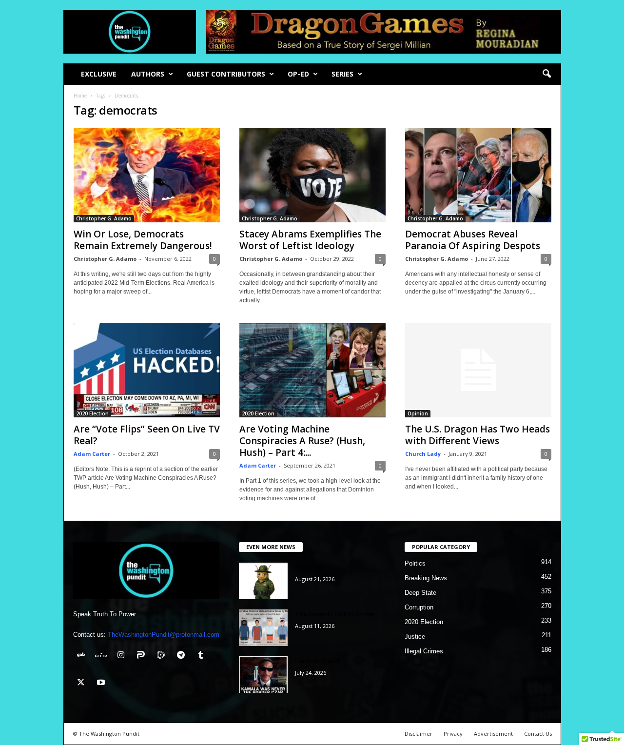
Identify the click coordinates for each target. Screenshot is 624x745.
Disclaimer (418, 733)
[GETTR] (103, 656)
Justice (415, 636)
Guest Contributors (226, 73)
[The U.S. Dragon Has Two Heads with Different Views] (478, 370)
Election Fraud (317, 660)
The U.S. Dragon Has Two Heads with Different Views (477, 435)
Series (342, 73)
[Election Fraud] (263, 674)
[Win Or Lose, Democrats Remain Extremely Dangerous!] (147, 175)
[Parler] (143, 656)
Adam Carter (92, 453)
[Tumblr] (202, 656)
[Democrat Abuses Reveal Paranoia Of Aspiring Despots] (478, 175)
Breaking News (426, 578)
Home (80, 95)
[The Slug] (263, 581)
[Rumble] (163, 656)
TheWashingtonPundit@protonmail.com (163, 634)
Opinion (418, 413)
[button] (546, 74)
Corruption (419, 607)
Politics (415, 563)
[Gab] (83, 656)
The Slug (309, 567)
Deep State (420, 592)
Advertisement (493, 733)
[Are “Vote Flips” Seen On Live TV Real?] (147, 370)
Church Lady (423, 453)
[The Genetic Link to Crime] (263, 627)
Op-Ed (298, 73)
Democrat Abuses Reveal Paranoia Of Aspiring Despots (472, 240)
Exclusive (99, 73)
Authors (147, 73)
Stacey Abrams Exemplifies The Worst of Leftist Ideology (310, 240)
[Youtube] (102, 683)
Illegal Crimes (424, 651)
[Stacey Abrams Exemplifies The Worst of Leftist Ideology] (312, 175)
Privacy (453, 733)
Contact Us (538, 733)
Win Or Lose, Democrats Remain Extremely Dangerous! (143, 240)
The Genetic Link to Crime (335, 613)
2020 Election (92, 413)
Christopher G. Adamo (104, 218)
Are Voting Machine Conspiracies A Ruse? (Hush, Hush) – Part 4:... (302, 441)
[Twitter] (83, 683)
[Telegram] (183, 656)
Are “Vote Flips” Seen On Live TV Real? (147, 435)
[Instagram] (123, 656)
